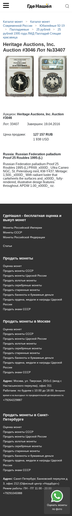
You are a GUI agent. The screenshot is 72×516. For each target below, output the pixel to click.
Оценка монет (12, 266)
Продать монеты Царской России (25, 275)
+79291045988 (12, 493)
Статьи (7, 245)
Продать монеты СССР (18, 270)
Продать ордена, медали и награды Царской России (32, 302)
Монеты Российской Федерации (24, 237)
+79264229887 (12, 400)
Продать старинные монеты (21, 289)
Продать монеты (18, 258)
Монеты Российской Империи (22, 227)
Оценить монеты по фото (57, 507)
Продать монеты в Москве (26, 321)
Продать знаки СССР (17, 309)
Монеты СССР (12, 232)
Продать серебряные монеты (22, 285)
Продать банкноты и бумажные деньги (28, 294)
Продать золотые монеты (19, 280)
